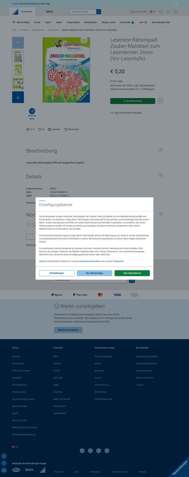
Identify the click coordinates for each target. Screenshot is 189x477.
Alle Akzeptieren (132, 273)
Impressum (118, 261)
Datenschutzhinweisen (89, 261)
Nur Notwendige (94, 273)
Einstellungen (57, 273)
